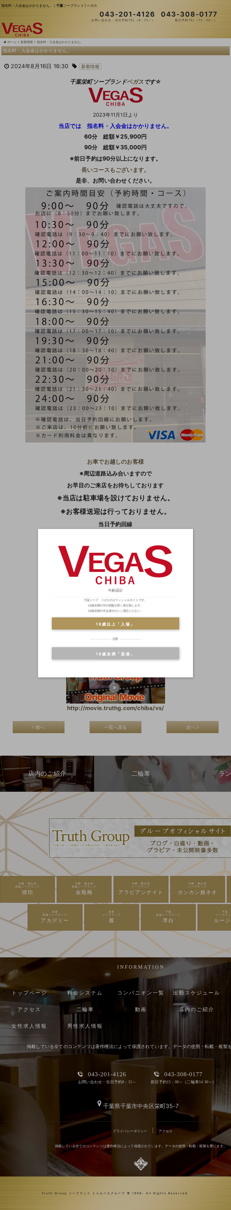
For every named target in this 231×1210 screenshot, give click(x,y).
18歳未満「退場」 (115, 653)
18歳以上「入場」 (115, 624)
